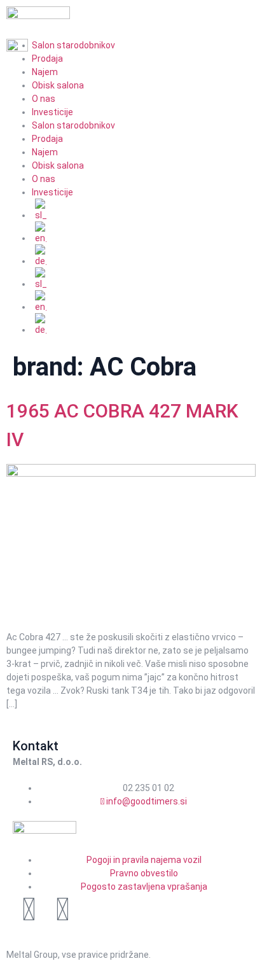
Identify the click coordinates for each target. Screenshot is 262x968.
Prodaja (47, 139)
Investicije (52, 112)
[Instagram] (62, 909)
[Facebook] (29, 909)
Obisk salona (58, 85)
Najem (45, 72)
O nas (43, 99)
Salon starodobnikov (73, 125)
